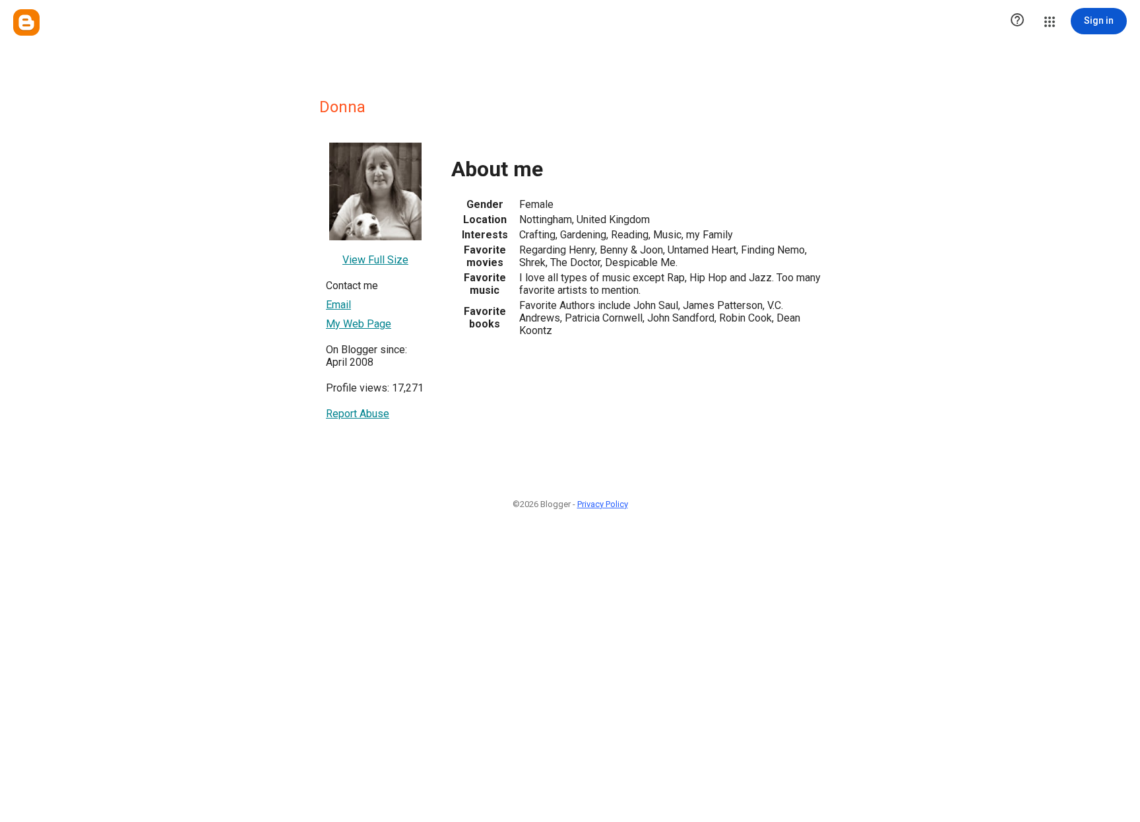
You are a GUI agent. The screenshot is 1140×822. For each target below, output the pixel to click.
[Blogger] (26, 22)
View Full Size (375, 260)
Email (338, 304)
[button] (1017, 21)
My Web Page (358, 324)
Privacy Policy (602, 504)
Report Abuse (357, 413)
